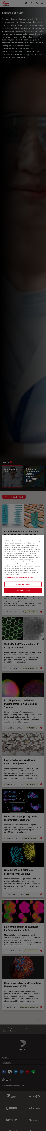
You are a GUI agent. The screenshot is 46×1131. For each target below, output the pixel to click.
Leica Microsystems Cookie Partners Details (19, 577)
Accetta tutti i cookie (23, 590)
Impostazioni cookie (23, 584)
